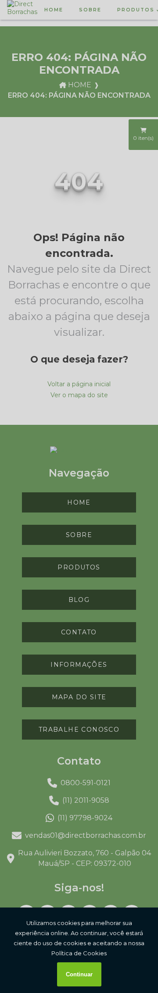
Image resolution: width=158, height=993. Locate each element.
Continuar (79, 974)
